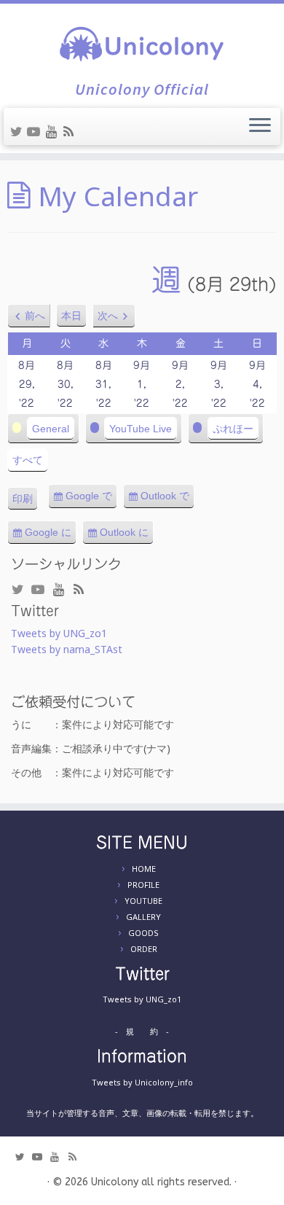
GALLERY (143, 916)
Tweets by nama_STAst (66, 649)
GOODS (143, 932)
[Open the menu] (260, 127)
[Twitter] (18, 131)
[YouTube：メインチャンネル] (35, 131)
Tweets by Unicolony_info (142, 1082)
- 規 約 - (142, 1031)
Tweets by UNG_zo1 (59, 633)
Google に (50, 535)
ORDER (143, 948)
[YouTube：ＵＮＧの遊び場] (53, 131)
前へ (35, 315)
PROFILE (143, 884)
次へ (108, 315)
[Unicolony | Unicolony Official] (142, 42)
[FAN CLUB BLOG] (70, 131)
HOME (144, 868)
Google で (91, 499)
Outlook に (127, 535)
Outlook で (167, 499)
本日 (71, 315)
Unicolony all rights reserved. (161, 1182)
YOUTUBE (143, 900)
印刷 (25, 502)
